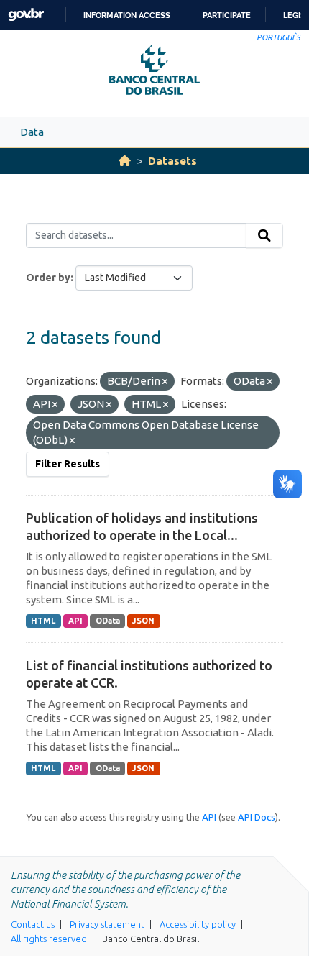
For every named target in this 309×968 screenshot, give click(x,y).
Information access (126, 15)
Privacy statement (107, 924)
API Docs (256, 817)
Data (32, 132)
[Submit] (264, 236)
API (75, 620)
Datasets (172, 161)
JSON (143, 620)
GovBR (26, 15)
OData (108, 620)
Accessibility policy (198, 924)
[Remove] (164, 382)
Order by (48, 277)
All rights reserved (49, 938)
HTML (43, 620)
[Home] (125, 161)
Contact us (33, 924)
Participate (227, 15)
